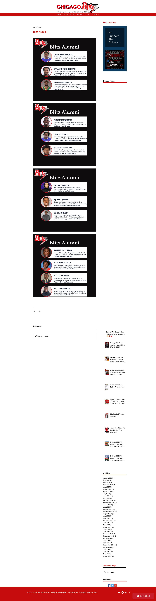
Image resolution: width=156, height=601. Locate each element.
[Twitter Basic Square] (112, 585)
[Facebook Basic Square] (109, 585)
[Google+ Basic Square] (115, 585)
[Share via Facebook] (34, 311)
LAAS (95, 592)
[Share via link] (39, 311)
